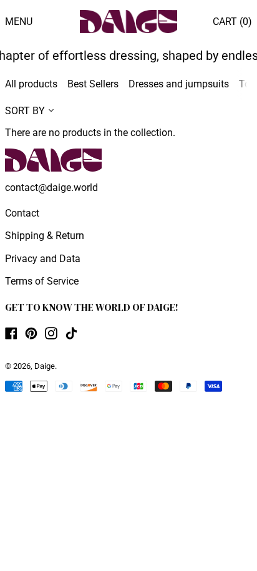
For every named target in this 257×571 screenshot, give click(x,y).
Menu (18, 21)
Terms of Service (42, 281)
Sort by (25, 111)
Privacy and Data (42, 259)
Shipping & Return (44, 236)
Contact (22, 213)
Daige (44, 366)
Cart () (232, 21)
